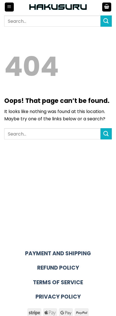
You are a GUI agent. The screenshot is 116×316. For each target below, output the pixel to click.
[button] (9, 7)
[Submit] (106, 20)
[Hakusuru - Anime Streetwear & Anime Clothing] (58, 7)
